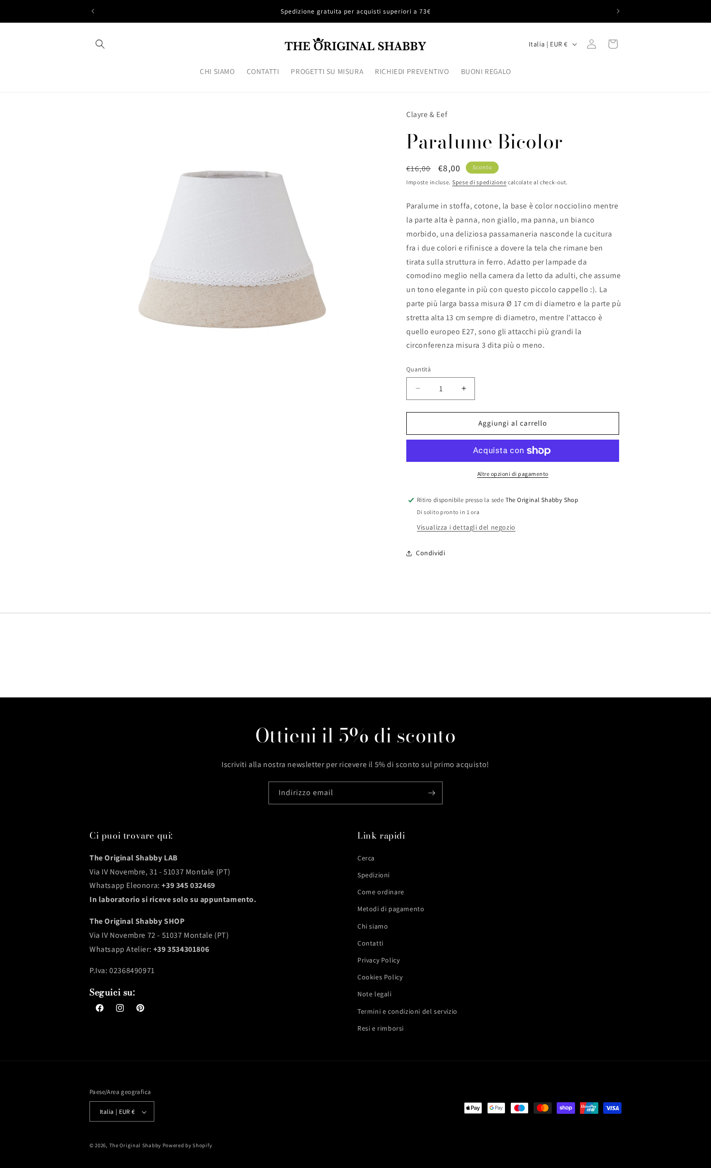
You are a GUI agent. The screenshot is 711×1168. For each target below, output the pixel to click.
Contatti (370, 942)
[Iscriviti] (431, 793)
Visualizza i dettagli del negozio (466, 527)
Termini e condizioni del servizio (407, 1010)
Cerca (366, 857)
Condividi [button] (430, 552)
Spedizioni (373, 874)
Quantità (418, 369)
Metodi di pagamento (390, 908)
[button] (100, 44)
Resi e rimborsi (380, 1027)
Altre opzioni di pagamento (512, 473)
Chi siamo (372, 925)
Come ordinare (380, 891)
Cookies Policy (379, 976)
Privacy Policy (378, 959)
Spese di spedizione (479, 182)
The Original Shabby (135, 1145)
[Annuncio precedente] (93, 11)
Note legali (374, 994)
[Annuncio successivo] (618, 11)
